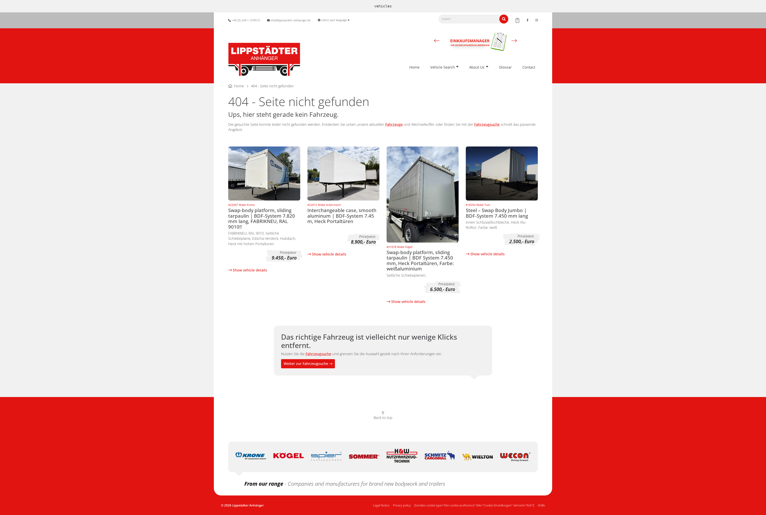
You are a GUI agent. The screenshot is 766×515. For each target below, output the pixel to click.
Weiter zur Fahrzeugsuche (306, 363)
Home (414, 67)
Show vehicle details (249, 270)
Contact (528, 67)
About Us (477, 67)
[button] (436, 40)
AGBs (541, 505)
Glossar (505, 67)
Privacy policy (402, 505)
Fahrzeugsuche (487, 124)
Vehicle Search (442, 67)
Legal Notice (381, 505)
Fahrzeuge (394, 124)
